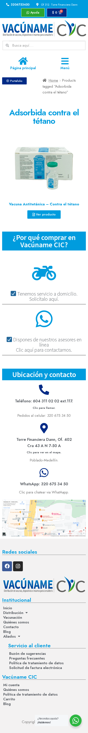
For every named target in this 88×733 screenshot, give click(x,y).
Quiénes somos (16, 622)
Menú (64, 68)
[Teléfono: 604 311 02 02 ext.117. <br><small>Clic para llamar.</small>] (44, 390)
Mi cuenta (11, 685)
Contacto (11, 627)
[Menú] (65, 61)
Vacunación (12, 617)
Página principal (23, 68)
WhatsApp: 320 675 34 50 (44, 484)
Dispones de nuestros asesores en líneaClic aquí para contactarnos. (47, 344)
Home (53, 80)
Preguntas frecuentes (27, 658)
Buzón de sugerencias (27, 653)
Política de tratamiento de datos (36, 663)
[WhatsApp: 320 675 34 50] (44, 472)
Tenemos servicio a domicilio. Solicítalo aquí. (47, 296)
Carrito (9, 699)
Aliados (9, 636)
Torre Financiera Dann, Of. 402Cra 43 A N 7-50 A (44, 445)
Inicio (7, 608)
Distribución (13, 612)
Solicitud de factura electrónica (35, 667)
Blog (7, 631)
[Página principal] (23, 61)
